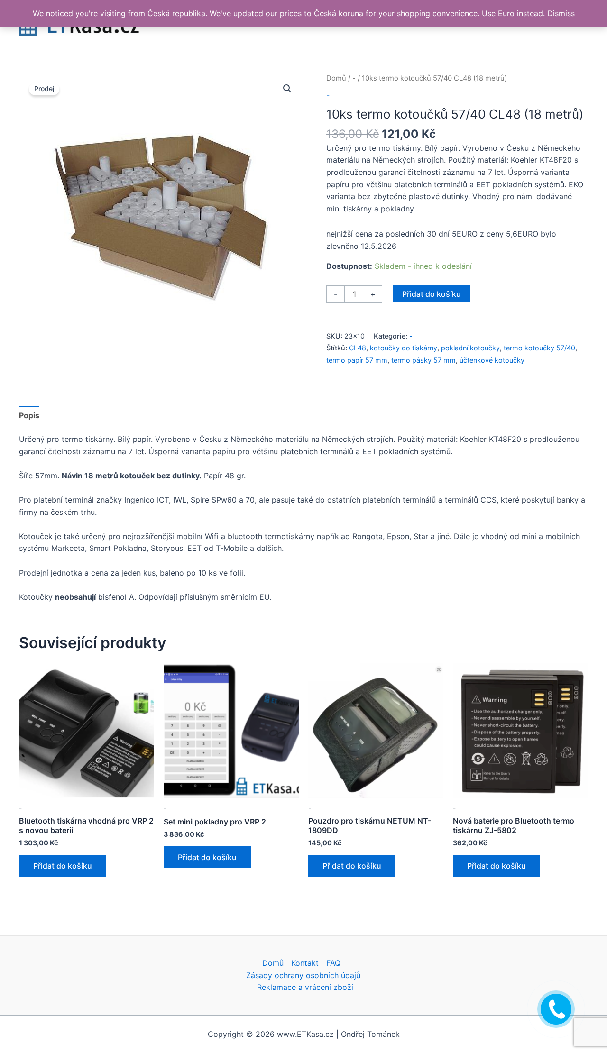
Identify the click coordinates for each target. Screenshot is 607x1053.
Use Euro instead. (513, 13)
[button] (287, 88)
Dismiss (561, 13)
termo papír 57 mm (356, 360)
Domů (336, 78)
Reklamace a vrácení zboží (305, 987)
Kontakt (305, 963)
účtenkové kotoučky (492, 360)
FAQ (333, 963)
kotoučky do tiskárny (403, 348)
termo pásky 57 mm (423, 360)
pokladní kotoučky (470, 348)
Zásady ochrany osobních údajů (303, 975)
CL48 (357, 348)
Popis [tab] (29, 415)
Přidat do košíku (431, 294)
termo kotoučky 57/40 (539, 348)
